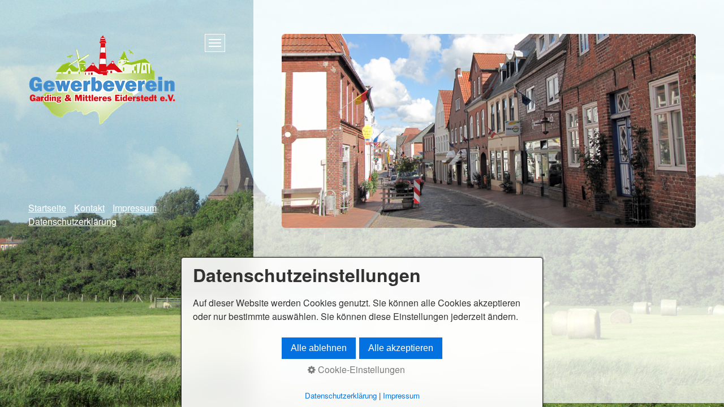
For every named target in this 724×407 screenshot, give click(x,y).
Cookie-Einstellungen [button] (360, 369)
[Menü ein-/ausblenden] (215, 43)
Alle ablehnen (319, 348)
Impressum (135, 207)
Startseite (47, 207)
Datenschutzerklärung (72, 221)
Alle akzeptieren (400, 348)
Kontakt (89, 207)
